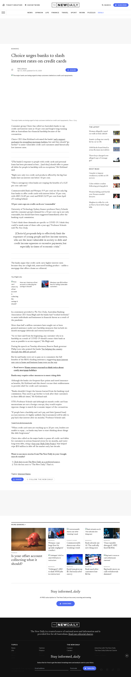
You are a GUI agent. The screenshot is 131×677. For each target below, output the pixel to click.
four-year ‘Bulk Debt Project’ (44, 444)
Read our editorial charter (80, 634)
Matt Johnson (22, 68)
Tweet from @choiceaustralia (21, 423)
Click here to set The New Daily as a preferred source (37, 462)
